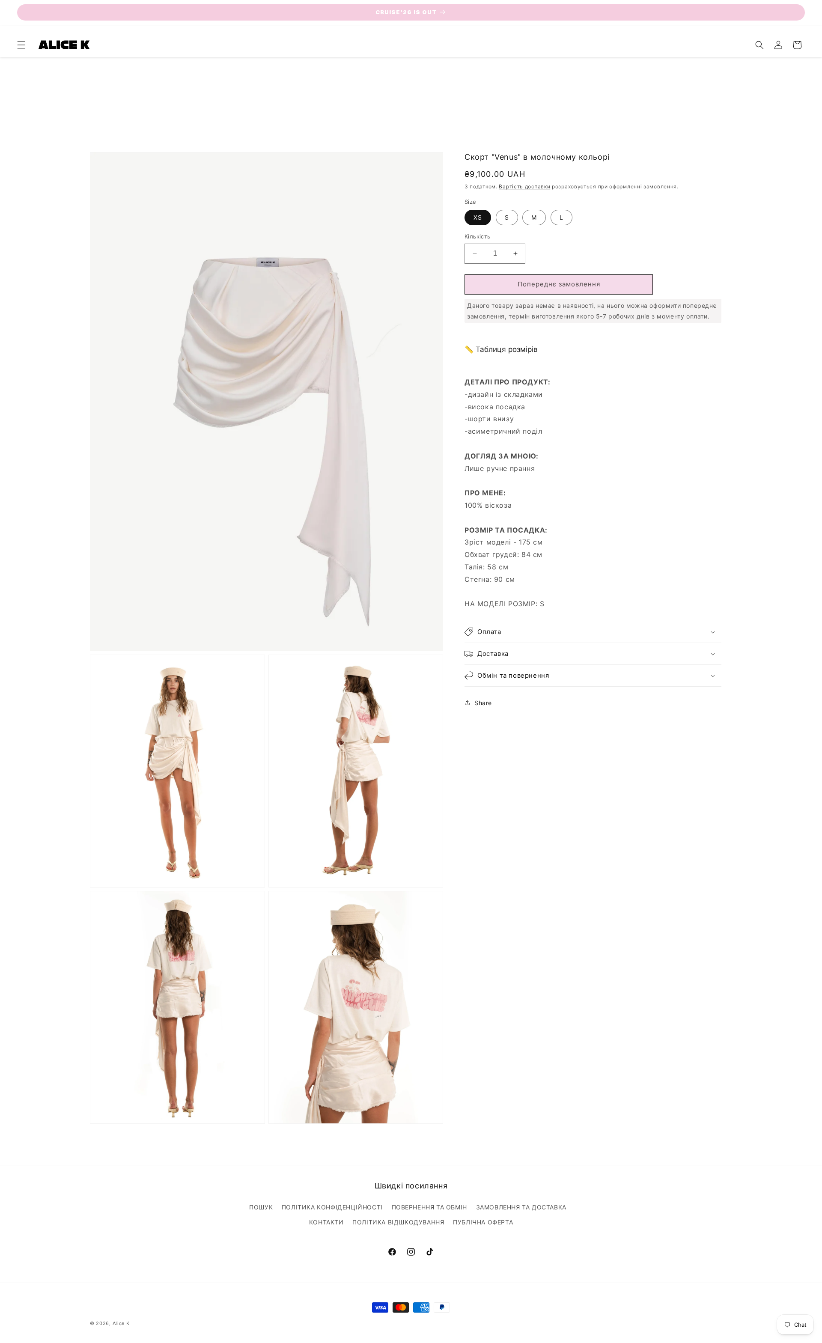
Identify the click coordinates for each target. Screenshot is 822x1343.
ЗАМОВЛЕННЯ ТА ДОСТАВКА (521, 1207)
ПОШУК (261, 1207)
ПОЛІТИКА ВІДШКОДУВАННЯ (398, 1222)
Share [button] (483, 702)
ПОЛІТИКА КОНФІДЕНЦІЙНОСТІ (332, 1207)
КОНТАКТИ (326, 1222)
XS (478, 217)
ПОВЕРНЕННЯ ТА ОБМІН (429, 1207)
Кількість (478, 236)
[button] (21, 45)
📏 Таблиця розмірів (501, 349)
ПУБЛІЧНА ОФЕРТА (483, 1222)
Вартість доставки (524, 186)
